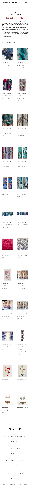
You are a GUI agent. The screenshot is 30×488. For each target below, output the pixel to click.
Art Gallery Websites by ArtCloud (19, 484)
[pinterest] (10, 429)
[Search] (23, 2)
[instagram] (13, 429)
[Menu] (26, 2)
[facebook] (17, 429)
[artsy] (20, 429)
